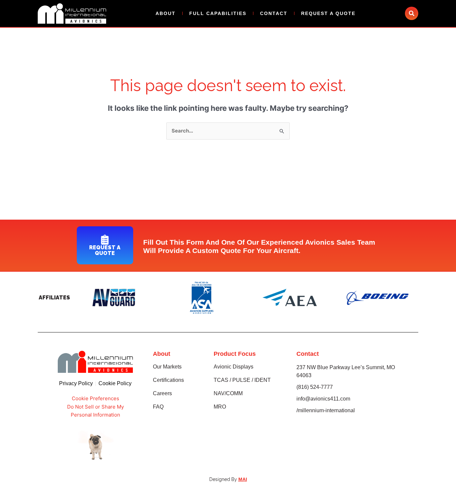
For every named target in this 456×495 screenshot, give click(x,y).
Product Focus (235, 353)
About (166, 13)
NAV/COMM (228, 393)
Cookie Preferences (95, 398)
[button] (412, 13)
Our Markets (167, 366)
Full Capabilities (217, 13)
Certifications (168, 380)
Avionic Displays (233, 366)
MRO (220, 407)
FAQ (158, 407)
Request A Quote (328, 13)
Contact (273, 13)
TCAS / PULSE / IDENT (242, 380)
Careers (162, 393)
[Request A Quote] (105, 240)
